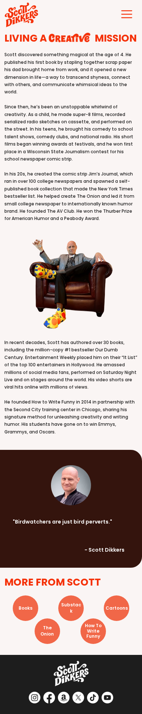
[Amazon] (64, 697)
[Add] (25, 608)
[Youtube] (107, 697)
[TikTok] (93, 697)
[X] (78, 697)
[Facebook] (49, 697)
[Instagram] (34, 697)
